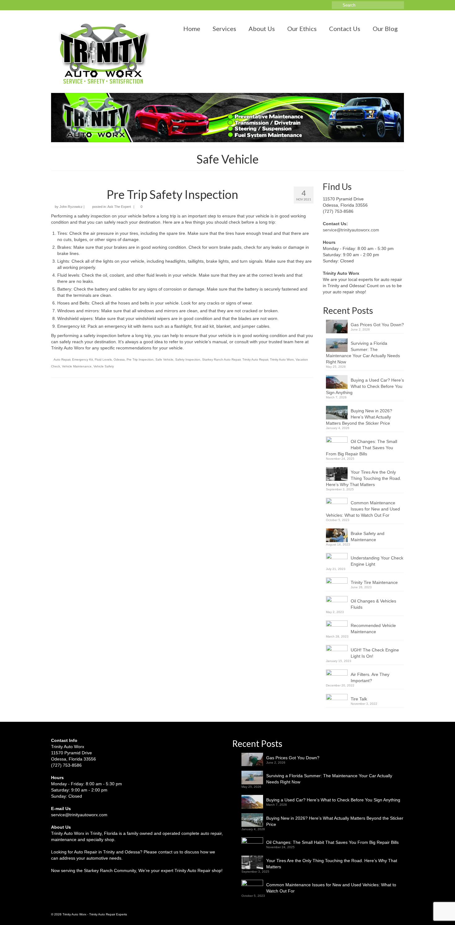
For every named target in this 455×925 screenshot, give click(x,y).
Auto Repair (62, 359)
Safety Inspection (187, 359)
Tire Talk (359, 698)
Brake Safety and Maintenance (367, 536)
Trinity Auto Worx (282, 359)
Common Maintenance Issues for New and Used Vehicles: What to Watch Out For (363, 509)
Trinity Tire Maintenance (374, 582)
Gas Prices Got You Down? (377, 324)
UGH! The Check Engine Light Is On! (375, 653)
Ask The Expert (119, 206)
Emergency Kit (82, 359)
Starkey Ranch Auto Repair (221, 359)
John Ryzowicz (71, 206)
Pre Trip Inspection (140, 359)
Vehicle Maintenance (77, 366)
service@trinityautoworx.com (351, 229)
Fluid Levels (103, 359)
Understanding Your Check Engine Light (377, 561)
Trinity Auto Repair (255, 359)
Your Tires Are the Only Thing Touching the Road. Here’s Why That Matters (363, 478)
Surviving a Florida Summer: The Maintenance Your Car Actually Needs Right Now (363, 352)
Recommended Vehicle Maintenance (373, 628)
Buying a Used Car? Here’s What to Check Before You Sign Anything (365, 386)
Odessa (119, 359)
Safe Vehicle (164, 359)
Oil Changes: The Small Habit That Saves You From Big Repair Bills (361, 447)
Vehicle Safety (103, 366)
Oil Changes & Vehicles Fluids (373, 604)
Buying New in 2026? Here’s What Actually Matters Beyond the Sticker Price (359, 417)
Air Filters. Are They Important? (370, 677)
